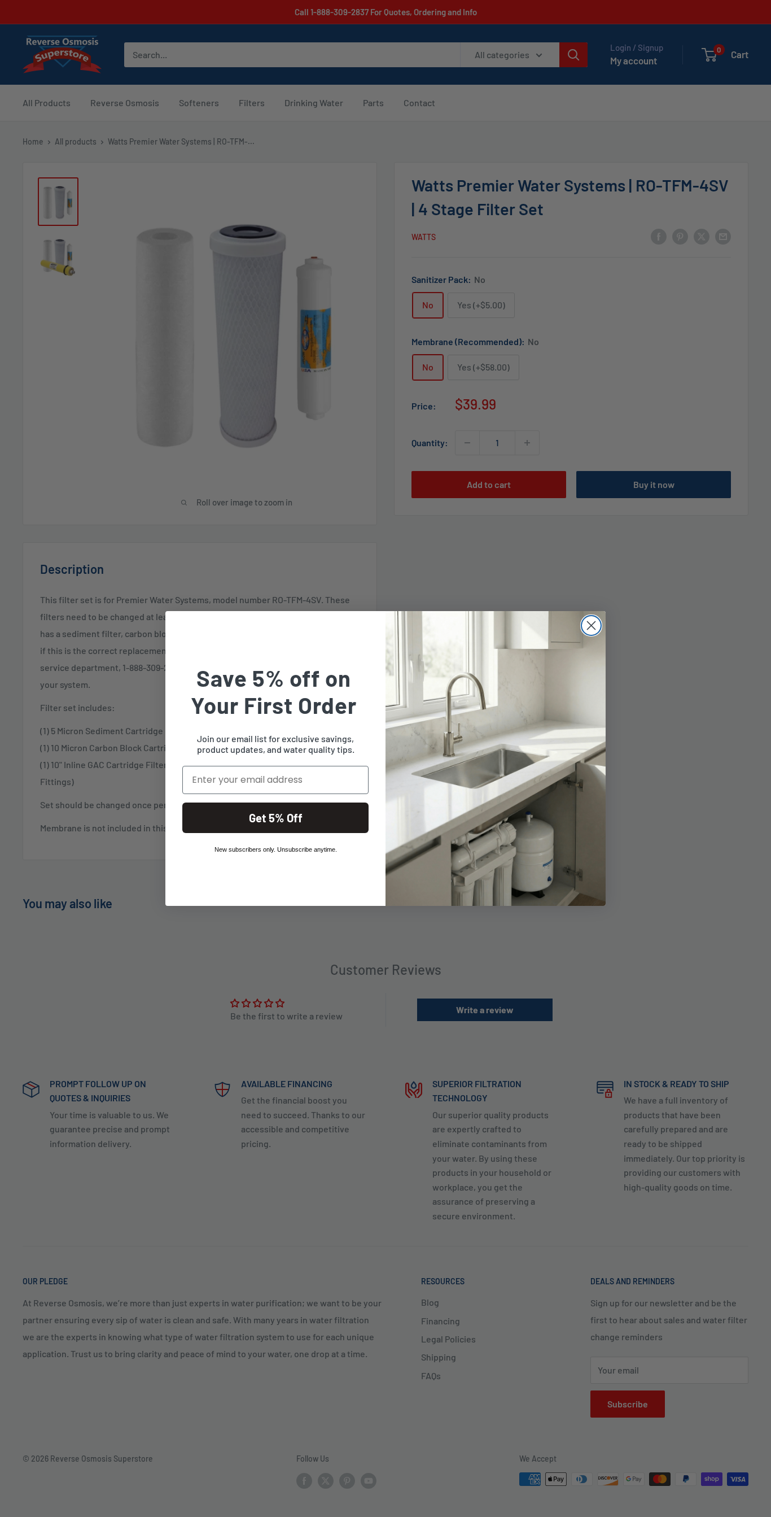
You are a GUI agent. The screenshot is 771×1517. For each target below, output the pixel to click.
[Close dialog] (591, 625)
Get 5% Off (276, 818)
